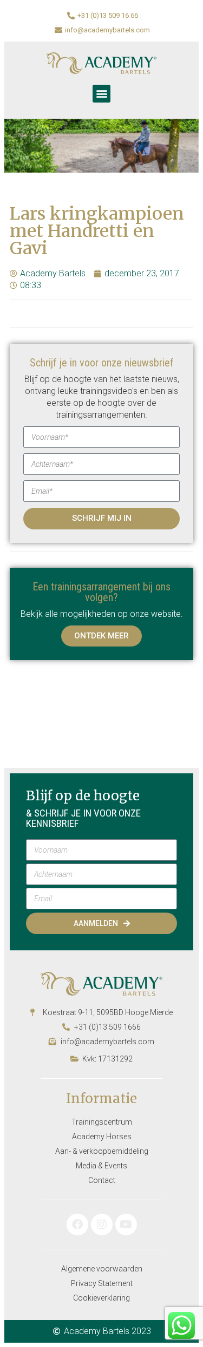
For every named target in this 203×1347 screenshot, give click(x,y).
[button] (101, 94)
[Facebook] (77, 1224)
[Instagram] (102, 1224)
